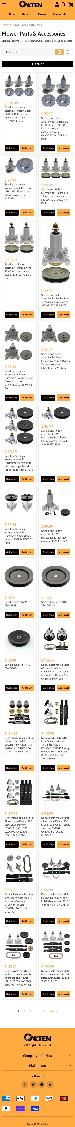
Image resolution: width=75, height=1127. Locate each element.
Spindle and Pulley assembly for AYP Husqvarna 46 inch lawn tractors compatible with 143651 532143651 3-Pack (19, 462)
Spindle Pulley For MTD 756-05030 (54, 603)
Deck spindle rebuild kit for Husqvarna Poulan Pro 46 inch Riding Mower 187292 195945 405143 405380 (55, 899)
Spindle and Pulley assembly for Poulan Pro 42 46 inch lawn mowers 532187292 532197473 (54, 300)
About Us (27, 14)
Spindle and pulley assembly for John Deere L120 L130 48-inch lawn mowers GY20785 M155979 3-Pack (18, 114)
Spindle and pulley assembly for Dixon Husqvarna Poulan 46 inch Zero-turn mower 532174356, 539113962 (55, 360)
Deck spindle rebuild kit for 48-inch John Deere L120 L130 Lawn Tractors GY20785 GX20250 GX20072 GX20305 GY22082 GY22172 (19, 826)
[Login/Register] (57, 4)
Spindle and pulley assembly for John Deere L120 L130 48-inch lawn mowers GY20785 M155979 (18, 191)
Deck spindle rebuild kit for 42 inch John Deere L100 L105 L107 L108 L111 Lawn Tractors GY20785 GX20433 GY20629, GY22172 (55, 826)
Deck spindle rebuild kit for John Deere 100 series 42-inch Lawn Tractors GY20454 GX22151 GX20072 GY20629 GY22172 (19, 903)
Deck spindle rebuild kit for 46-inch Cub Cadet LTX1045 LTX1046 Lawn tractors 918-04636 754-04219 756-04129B (55, 671)
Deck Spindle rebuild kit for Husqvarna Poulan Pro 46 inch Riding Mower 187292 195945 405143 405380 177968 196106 (18, 977)
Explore (42, 14)
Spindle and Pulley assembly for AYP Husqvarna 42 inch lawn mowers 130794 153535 (54, 536)
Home (12, 14)
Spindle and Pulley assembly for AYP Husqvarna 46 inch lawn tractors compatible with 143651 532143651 (54, 437)
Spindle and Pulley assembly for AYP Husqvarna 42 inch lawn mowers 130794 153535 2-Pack (19, 535)
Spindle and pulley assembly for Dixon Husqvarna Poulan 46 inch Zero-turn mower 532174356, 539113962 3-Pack (19, 379)
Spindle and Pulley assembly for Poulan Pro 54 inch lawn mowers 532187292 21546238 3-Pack (54, 196)
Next (52, 1011)
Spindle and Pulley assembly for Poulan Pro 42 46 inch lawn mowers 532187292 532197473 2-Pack (19, 271)
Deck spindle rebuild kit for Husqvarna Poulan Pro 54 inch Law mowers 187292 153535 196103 (55, 976)
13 (43, 1011)
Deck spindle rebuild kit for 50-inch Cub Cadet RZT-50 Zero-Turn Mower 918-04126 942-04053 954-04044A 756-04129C (19, 744)
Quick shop (11, 148)
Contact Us (59, 14)
